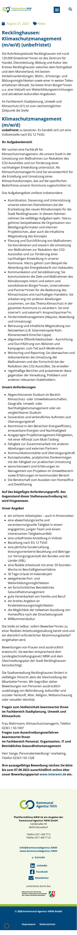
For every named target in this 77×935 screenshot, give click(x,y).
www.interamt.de (53, 774)
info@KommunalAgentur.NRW (38, 847)
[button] (57, 10)
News (41, 23)
